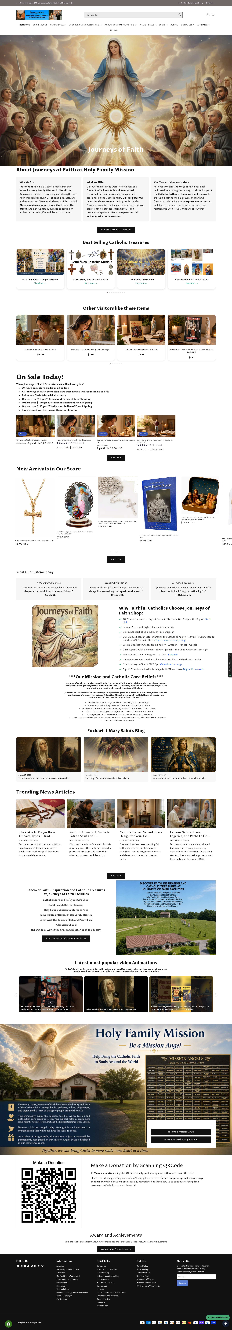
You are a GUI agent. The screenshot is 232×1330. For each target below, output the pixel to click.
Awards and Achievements (116, 1249)
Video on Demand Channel (67, 1279)
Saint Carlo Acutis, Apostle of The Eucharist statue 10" (155, 441)
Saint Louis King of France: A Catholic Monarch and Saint (179, 778)
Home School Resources (146, 1283)
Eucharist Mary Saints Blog (108, 1276)
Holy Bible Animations (106, 1283)
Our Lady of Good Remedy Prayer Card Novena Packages (116, 441)
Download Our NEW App (107, 1269)
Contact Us (101, 1266)
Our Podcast (102, 1286)
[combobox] (133, 15)
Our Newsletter (103, 1279)
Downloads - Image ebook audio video (72, 1293)
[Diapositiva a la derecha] (121, 552)
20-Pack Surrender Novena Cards (40, 349)
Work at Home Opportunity (148, 1286)
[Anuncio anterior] (17, 3)
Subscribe (182, 1283)
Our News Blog (103, 1273)
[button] (85, 25)
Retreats (100, 1289)
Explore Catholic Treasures (116, 229)
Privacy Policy (142, 1269)
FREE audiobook (63, 1289)
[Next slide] (216, 994)
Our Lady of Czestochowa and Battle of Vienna (107, 778)
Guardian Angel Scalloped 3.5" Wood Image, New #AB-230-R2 (75, 533)
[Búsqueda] (179, 15)
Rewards (173, 654)
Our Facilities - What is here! (68, 1276)
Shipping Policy (143, 1276)
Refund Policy (142, 1266)
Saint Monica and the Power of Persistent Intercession (43, 778)
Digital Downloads (193, 669)
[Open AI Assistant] (225, 1323)
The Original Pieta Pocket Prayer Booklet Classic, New (159, 536)
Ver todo (116, 457)
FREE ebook (61, 1286)
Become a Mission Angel (181, 1132)
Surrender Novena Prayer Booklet (141, 349)
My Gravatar (61, 1299)
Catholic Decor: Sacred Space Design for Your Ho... (141, 834)
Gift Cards (60, 1273)
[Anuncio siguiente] (179, 3)
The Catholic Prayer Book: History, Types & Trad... (38, 834)
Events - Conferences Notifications (111, 1293)
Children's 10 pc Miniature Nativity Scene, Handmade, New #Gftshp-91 (198, 518)
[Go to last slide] (16, 994)
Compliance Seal (103, 1299)
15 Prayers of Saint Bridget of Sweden (31, 440)
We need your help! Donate (67, 1269)
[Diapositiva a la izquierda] (110, 552)
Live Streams (61, 1283)
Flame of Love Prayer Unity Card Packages (90, 349)
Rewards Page (102, 1306)
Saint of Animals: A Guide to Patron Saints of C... (89, 834)
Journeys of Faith (35, 1323)
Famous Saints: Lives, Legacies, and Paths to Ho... (190, 834)
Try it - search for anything (170, 640)
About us (60, 1266)
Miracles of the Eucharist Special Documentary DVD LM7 (192, 351)
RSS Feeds (101, 1302)
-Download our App (171, 664)
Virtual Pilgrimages (64, 1296)
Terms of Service (143, 1273)
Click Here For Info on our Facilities (66, 938)
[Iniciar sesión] (208, 14)
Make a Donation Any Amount (181, 1139)
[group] (70, 443)
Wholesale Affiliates (145, 1279)
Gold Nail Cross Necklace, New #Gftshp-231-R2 (34, 541)
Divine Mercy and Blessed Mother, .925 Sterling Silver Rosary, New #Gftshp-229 (117, 522)
